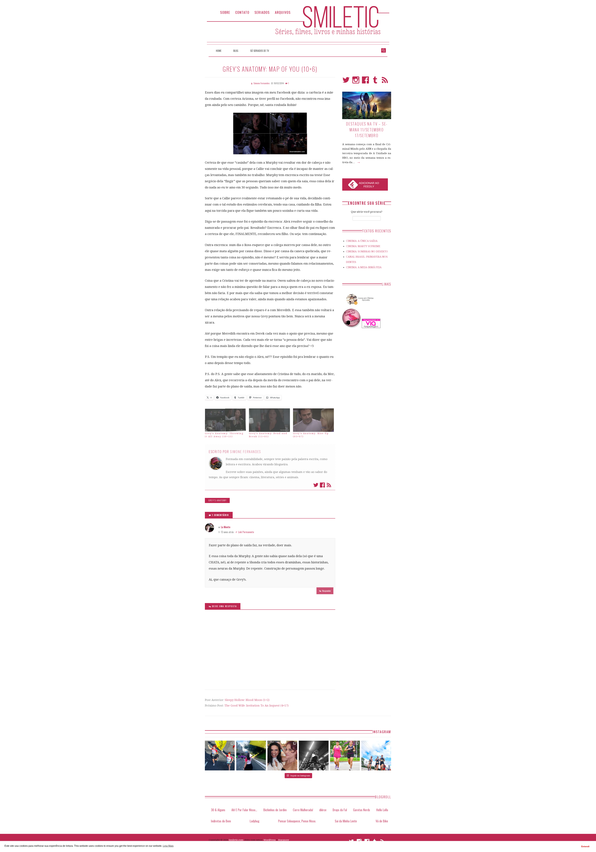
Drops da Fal (340, 809)
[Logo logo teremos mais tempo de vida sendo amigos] (282, 755)
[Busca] (383, 50)
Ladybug (254, 820)
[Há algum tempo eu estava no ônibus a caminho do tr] (220, 755)
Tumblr (375, 81)
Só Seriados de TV (259, 51)
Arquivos (283, 12)
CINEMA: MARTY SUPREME (363, 246)
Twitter (315, 485)
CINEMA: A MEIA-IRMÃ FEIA (364, 267)
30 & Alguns (218, 809)
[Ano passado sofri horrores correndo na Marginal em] (376, 755)
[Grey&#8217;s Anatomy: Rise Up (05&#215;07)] (313, 420)
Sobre (225, 12)
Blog (235, 51)
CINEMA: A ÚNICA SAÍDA (361, 240)
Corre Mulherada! (303, 809)
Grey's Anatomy (217, 500)
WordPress (270, 840)
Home (218, 51)
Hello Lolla (382, 809)
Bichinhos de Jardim (275, 809)
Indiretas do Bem (221, 820)
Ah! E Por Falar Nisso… (244, 809)
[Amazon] (359, 306)
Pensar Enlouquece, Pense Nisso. (297, 820)
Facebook (322, 485)
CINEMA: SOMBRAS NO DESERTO (367, 251)
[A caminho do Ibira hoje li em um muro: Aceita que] (345, 755)
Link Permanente (246, 532)
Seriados (262, 12)
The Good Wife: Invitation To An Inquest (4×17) (256, 705)
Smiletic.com (236, 840)
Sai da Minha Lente (346, 820)
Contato (242, 12)
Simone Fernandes (245, 451)
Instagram (355, 81)
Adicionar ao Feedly (369, 184)
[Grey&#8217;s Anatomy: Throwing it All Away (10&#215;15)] (225, 420)
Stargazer (283, 840)
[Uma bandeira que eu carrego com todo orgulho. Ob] (251, 755)
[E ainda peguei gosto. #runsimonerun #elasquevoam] (314, 755)
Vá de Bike (382, 820)
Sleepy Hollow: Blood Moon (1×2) (247, 700)
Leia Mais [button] (168, 846)
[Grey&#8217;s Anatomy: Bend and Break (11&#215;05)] (269, 420)
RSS (384, 81)
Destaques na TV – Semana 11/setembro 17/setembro (366, 129)
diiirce (322, 809)
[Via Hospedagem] (371, 327)
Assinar (328, 485)
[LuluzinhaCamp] (351, 327)
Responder (326, 590)
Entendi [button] (585, 846)
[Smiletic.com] (298, 25)
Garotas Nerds (361, 809)
